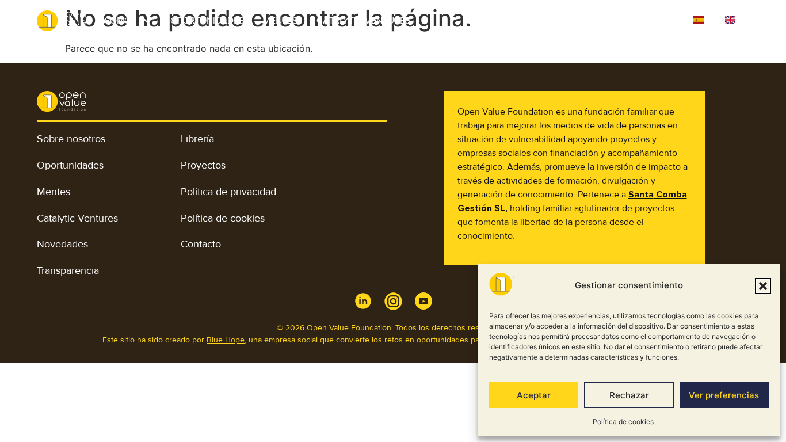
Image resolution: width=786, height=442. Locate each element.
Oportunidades (207, 20)
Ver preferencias (724, 395)
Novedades (560, 20)
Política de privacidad (228, 191)
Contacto (201, 244)
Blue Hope (226, 340)
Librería (197, 138)
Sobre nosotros (71, 138)
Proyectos (203, 165)
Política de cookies (623, 421)
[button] (763, 286)
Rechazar (629, 395)
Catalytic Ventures (363, 20)
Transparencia (646, 20)
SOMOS (120, 20)
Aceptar (534, 395)
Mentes (280, 20)
